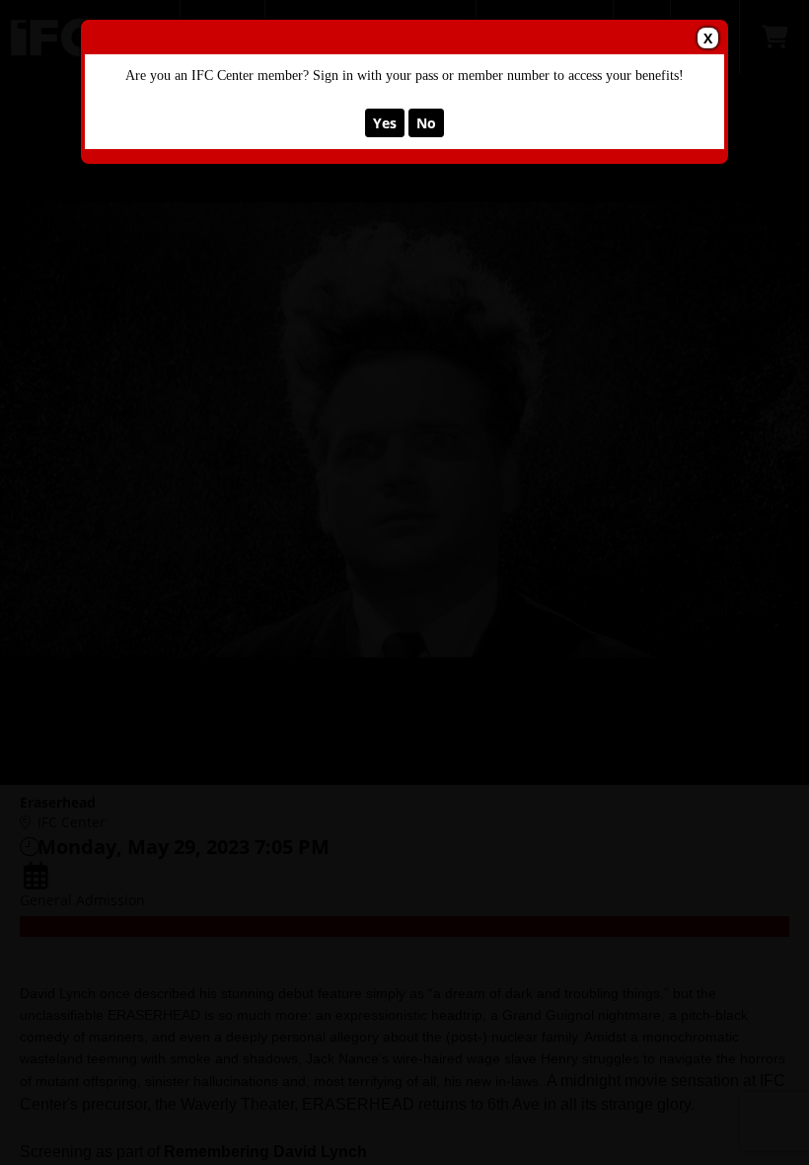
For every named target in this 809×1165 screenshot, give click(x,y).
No (426, 123)
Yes (385, 123)
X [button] (707, 38)
